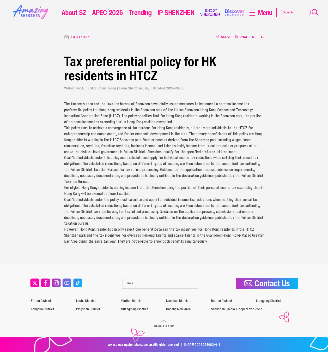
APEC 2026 (107, 12)
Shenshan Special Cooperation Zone (236, 308)
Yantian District (132, 300)
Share (225, 37)
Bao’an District (221, 300)
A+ (254, 37)
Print (243, 37)
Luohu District (86, 300)
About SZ (73, 12)
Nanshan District (178, 300)
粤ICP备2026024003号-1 (201, 344)
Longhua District (42, 308)
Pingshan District (88, 308)
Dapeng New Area (178, 308)
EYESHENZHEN (80, 37)
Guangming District (134, 308)
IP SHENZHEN (176, 12)
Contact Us (272, 283)
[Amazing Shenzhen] (32, 6)
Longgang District (268, 300)
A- (262, 37)
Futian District (41, 300)
